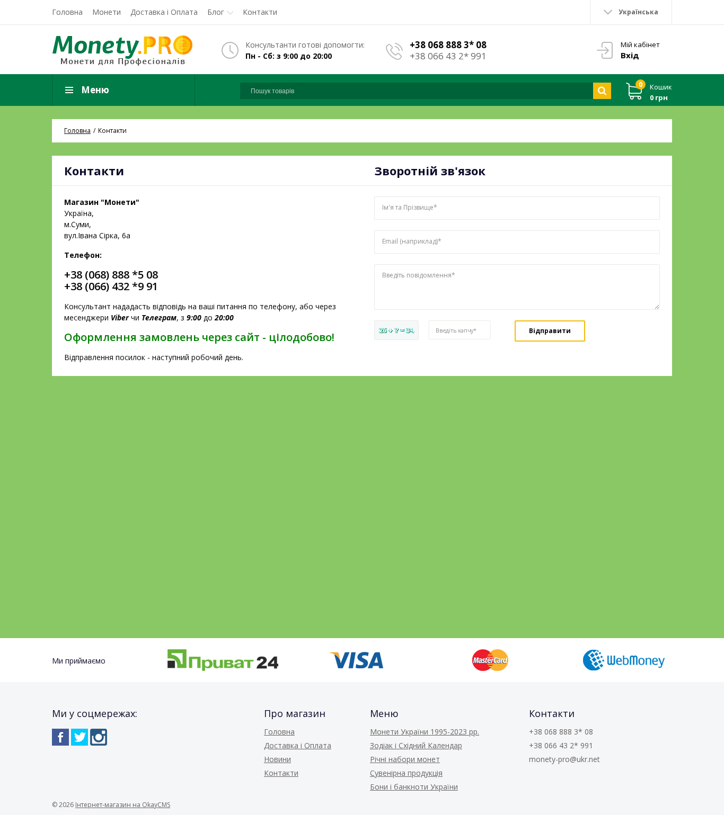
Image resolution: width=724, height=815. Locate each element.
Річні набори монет (405, 759)
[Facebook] (60, 737)
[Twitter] (79, 737)
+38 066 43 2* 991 (448, 56)
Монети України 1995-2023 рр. (424, 732)
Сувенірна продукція (406, 773)
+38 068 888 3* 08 (448, 45)
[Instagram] (98, 737)
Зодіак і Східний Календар (416, 745)
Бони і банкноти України (414, 787)
